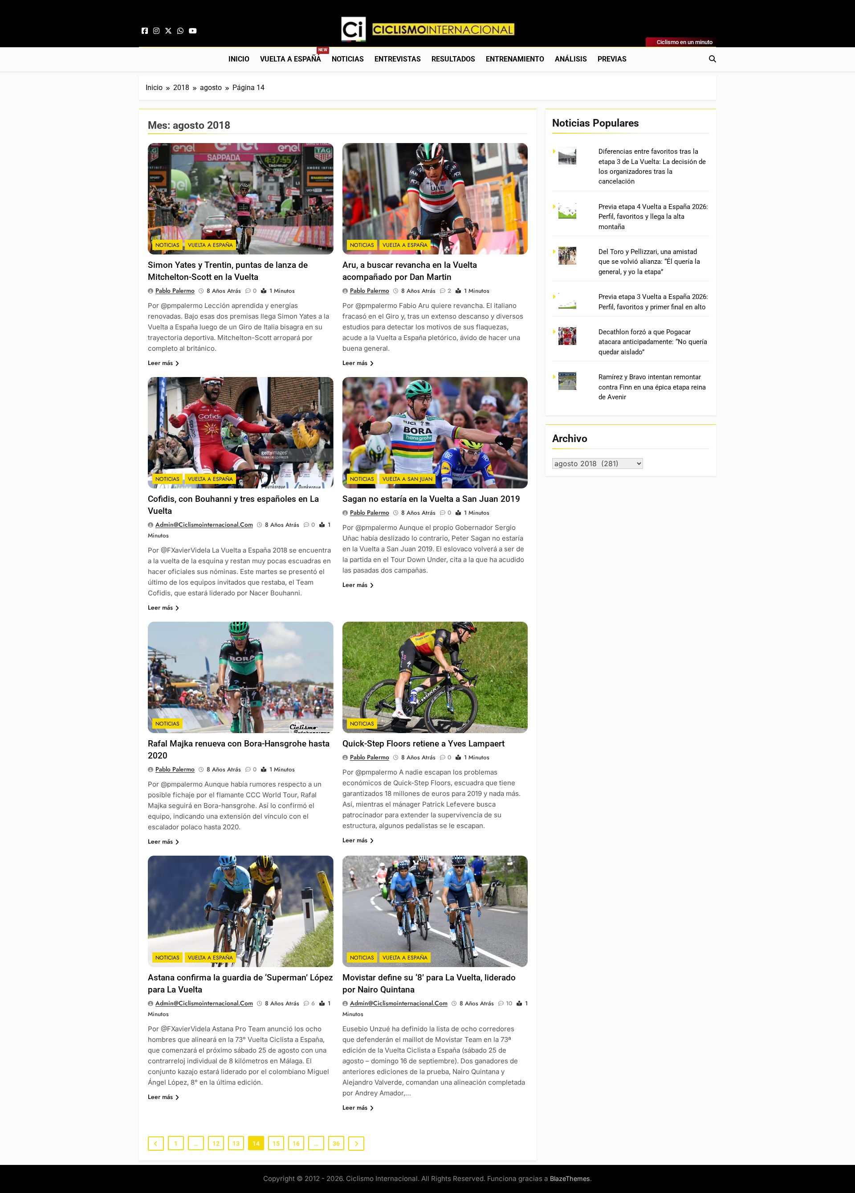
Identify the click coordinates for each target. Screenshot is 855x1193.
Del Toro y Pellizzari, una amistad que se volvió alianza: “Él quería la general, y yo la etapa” (649, 262)
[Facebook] (145, 31)
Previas (612, 59)
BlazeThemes (570, 1178)
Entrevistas (398, 59)
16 (296, 1143)
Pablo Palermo (175, 290)
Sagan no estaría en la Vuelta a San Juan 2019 (431, 499)
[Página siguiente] (356, 1143)
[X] (168, 31)
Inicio (238, 59)
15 (276, 1143)
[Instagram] (156, 31)
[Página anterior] (156, 1143)
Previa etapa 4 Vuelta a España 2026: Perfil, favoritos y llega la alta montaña (653, 217)
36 (336, 1143)
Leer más (160, 362)
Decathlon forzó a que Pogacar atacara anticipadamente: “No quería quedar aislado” (652, 342)
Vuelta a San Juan (407, 479)
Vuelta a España (293, 55)
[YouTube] (193, 31)
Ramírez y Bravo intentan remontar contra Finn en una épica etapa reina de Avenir (652, 387)
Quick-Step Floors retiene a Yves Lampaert (423, 743)
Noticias (348, 59)
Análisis (571, 59)
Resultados (453, 59)
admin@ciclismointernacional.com (204, 524)
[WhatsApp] (180, 31)
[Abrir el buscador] (712, 58)
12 (216, 1143)
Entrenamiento (515, 59)
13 (236, 1143)
